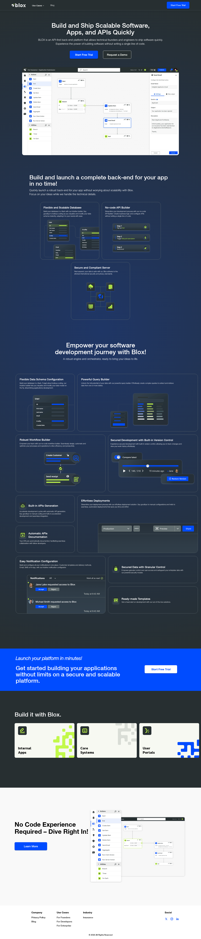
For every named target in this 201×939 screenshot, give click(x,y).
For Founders (63, 917)
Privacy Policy (38, 917)
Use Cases (37, 5)
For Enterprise (64, 925)
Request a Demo (117, 54)
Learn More (31, 846)
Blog (52, 5)
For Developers (64, 921)
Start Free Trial (178, 5)
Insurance (88, 917)
